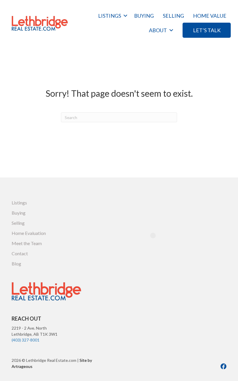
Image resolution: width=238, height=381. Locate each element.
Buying (144, 15)
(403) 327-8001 (25, 339)
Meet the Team (27, 243)
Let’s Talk (207, 30)
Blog (16, 263)
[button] (125, 16)
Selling (173, 15)
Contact (20, 253)
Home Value (209, 15)
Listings (109, 15)
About (158, 30)
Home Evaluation (29, 233)
